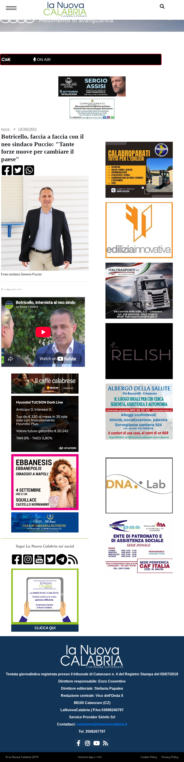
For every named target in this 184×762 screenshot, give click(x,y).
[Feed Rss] (105, 744)
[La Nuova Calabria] (65, 9)
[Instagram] (87, 744)
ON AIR (43, 59)
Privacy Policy (170, 757)
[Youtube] (96, 744)
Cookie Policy (149, 757)
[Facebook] (78, 744)
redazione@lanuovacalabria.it (102, 724)
